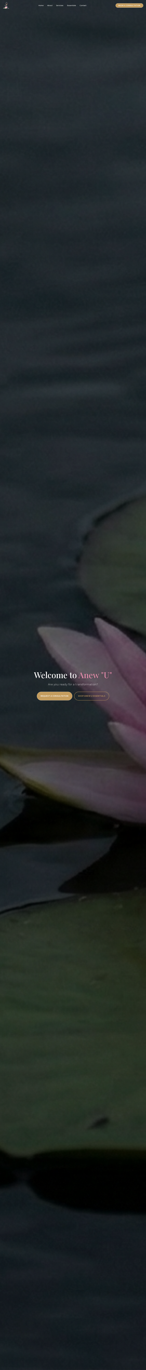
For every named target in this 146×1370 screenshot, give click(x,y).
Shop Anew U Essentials (91, 696)
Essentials (71, 5)
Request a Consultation (55, 696)
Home (41, 5)
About (49, 5)
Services (59, 5)
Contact (83, 5)
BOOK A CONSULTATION (129, 5)
